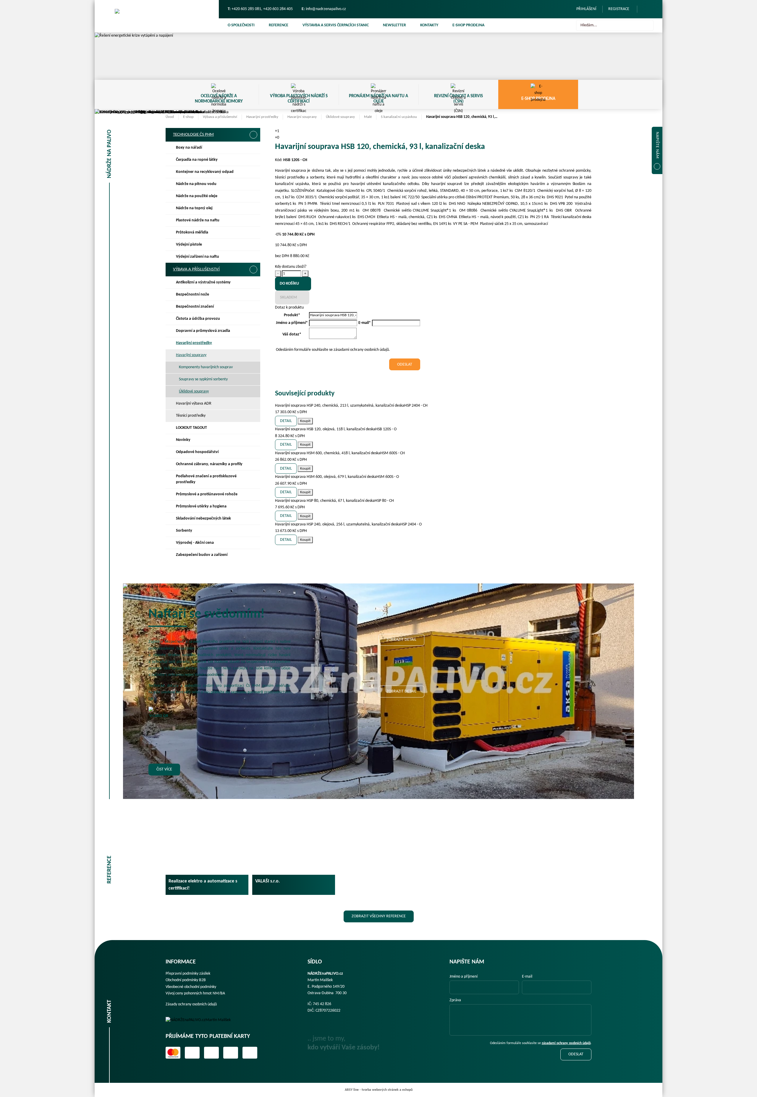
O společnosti (241, 25)
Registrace (618, 9)
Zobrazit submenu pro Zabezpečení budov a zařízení (253, 555)
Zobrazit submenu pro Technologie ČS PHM (253, 135)
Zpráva (455, 1000)
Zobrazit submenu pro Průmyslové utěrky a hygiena (253, 506)
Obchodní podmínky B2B (186, 980)
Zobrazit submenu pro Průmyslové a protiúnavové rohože (253, 494)
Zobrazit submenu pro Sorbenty (253, 531)
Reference (278, 25)
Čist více (164, 769)
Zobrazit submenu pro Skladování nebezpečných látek (253, 519)
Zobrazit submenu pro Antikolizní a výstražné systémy (253, 282)
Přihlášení (586, 9)
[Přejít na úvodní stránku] (157, 16)
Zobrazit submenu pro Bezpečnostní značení (253, 307)
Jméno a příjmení (463, 976)
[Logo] (202, 1020)
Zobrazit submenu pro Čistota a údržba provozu (253, 319)
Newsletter (394, 25)
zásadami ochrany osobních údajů (566, 1043)
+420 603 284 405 (278, 9)
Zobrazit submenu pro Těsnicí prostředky (253, 416)
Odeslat (575, 1054)
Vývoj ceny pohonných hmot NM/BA (195, 993)
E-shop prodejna (468, 25)
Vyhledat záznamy (647, 25)
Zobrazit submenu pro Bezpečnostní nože (253, 295)
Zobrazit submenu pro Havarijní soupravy (253, 355)
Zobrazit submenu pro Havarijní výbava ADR (253, 404)
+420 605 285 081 (246, 9)
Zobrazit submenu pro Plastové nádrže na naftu (253, 220)
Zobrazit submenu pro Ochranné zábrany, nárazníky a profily (253, 464)
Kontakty (429, 25)
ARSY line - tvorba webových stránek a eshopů (379, 1090)
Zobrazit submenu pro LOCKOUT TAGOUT (253, 428)
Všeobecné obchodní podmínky (191, 987)
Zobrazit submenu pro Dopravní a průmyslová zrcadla (253, 331)
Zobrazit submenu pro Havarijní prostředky (253, 343)
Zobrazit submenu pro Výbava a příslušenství (253, 269)
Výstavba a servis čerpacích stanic (336, 25)
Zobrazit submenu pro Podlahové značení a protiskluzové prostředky (253, 476)
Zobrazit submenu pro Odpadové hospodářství (253, 452)
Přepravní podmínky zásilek (188, 973)
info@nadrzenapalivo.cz (326, 9)
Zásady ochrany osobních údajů (191, 1004)
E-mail (527, 976)
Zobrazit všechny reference (379, 916)
